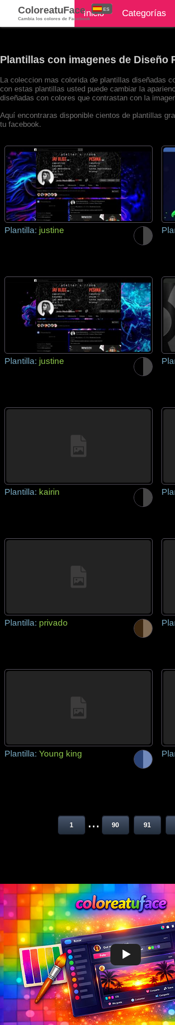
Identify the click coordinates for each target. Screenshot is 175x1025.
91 (147, 825)
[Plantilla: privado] (78, 576)
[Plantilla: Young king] (78, 707)
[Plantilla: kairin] (78, 445)
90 (115, 825)
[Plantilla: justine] (78, 184)
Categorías (144, 13)
